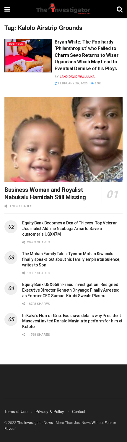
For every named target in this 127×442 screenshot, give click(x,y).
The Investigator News (35, 422)
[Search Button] (120, 9)
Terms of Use (15, 411)
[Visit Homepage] (63, 9)
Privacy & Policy (49, 411)
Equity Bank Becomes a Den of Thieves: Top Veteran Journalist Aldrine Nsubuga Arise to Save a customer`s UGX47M (69, 229)
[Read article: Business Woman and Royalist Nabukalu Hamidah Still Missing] (63, 139)
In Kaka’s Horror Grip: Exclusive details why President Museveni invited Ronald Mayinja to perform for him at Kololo (72, 321)
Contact (78, 411)
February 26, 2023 (72, 83)
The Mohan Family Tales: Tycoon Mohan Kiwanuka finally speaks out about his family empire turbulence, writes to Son (71, 259)
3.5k (97, 83)
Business (16, 43)
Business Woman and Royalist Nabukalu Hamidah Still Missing (45, 193)
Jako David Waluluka (77, 77)
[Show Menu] (7, 9)
